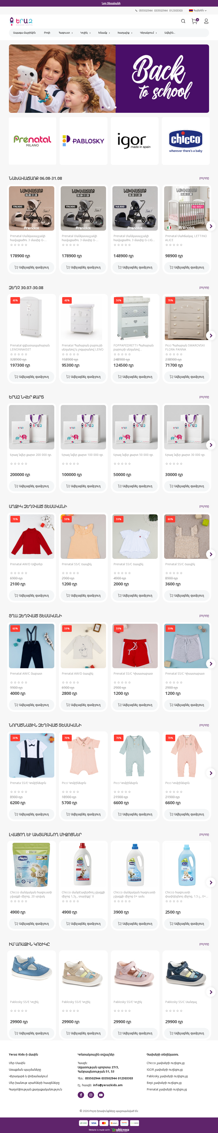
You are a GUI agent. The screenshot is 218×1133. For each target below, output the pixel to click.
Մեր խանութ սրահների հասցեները (34, 1083)
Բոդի (47, 32)
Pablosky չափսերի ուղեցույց (167, 1076)
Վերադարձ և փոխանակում (28, 1076)
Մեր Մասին (17, 1063)
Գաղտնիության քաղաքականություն (35, 1089)
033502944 (109, 1078)
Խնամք (102, 32)
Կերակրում (147, 32)
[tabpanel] (109, 80)
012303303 (125, 1078)
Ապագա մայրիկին (24, 32)
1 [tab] (102, 107)
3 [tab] (115, 107)
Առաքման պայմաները (25, 1069)
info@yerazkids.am (108, 1085)
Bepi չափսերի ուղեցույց (164, 1083)
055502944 (92, 1078)
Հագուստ (64, 32)
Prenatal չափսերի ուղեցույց (167, 1089)
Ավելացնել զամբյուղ (34, 267)
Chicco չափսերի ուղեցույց (166, 1063)
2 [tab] (109, 107)
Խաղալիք (123, 32)
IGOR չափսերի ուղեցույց (165, 1069)
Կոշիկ (84, 32)
